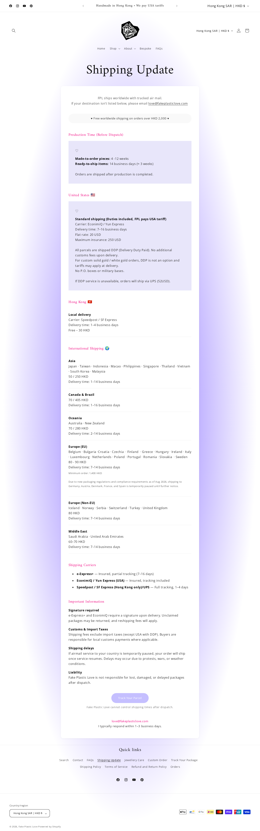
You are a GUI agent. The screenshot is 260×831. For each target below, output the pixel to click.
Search (64, 760)
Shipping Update (109, 760)
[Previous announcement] (83, 6)
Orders (175, 767)
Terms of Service (116, 767)
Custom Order (157, 760)
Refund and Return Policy (149, 767)
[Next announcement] (177, 6)
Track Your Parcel (130, 698)
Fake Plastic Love (28, 826)
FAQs (90, 760)
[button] (14, 30)
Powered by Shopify (49, 826)
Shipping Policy (90, 767)
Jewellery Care (134, 760)
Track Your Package (184, 760)
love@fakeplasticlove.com (168, 103)
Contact (78, 760)
